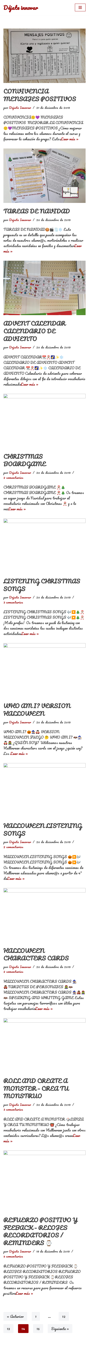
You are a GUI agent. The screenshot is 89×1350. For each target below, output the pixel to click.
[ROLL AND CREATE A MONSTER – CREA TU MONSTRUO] (44, 1045)
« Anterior (15, 1316)
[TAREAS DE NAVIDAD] (44, 175)
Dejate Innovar (20, 107)
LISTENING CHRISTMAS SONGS (41, 585)
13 (8, 1329)
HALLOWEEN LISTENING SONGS (42, 829)
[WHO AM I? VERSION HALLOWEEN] (44, 670)
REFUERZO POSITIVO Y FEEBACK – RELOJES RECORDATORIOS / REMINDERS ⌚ (40, 1231)
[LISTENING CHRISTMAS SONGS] (44, 545)
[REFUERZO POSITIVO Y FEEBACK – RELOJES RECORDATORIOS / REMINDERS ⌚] (44, 1181)
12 (63, 1316)
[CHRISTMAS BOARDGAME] (44, 421)
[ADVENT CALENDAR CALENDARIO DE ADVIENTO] (44, 288)
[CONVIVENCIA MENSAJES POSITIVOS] (44, 56)
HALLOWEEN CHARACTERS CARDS (36, 954)
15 (38, 1329)
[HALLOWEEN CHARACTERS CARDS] (44, 915)
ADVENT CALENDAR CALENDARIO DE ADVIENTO (34, 331)
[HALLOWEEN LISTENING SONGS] (44, 790)
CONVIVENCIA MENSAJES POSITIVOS (39, 95)
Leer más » (70, 139)
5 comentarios (13, 1256)
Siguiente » (60, 1329)
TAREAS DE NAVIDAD (36, 211)
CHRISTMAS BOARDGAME (24, 460)
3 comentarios (13, 602)
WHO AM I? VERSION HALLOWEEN (37, 709)
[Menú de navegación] (80, 7)
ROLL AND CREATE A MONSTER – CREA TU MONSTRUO (36, 1088)
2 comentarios (13, 477)
